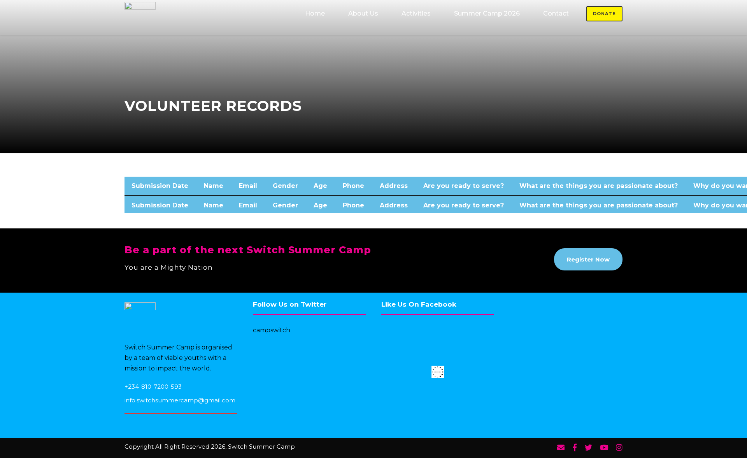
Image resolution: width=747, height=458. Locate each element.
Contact (556, 13)
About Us (363, 13)
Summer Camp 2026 (487, 13)
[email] (561, 448)
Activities (416, 13)
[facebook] (574, 448)
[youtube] (604, 448)
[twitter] (588, 448)
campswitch (271, 330)
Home (315, 13)
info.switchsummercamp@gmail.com (179, 400)
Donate (604, 13)
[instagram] (619, 448)
